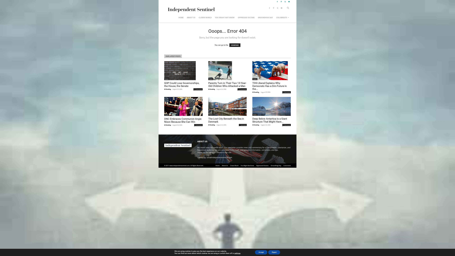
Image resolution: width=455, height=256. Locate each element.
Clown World (205, 17)
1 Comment (242, 125)
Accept (261, 252)
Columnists (281, 17)
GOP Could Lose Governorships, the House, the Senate (181, 84)
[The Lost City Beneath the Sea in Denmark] (227, 106)
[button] (288, 8)
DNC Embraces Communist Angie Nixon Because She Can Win (182, 120)
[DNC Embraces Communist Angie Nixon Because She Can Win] (183, 106)
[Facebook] (277, 1)
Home (181, 17)
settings (237, 253)
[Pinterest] (281, 1)
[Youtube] (289, 1)
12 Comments (198, 89)
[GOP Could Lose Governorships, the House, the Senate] (183, 70)
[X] (285, 1)
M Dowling (167, 89)
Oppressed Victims (246, 17)
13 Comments (242, 89)
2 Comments (286, 92)
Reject (274, 252)
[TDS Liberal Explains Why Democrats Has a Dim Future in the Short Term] (271, 70)
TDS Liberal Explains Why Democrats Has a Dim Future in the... (269, 86)
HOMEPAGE (235, 45)
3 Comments (286, 125)
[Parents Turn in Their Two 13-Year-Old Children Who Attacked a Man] (227, 70)
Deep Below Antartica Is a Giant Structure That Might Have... (269, 120)
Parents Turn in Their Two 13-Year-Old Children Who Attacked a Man (227, 84)
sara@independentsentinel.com (219, 157)
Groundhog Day (265, 17)
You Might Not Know (224, 17)
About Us (191, 17)
